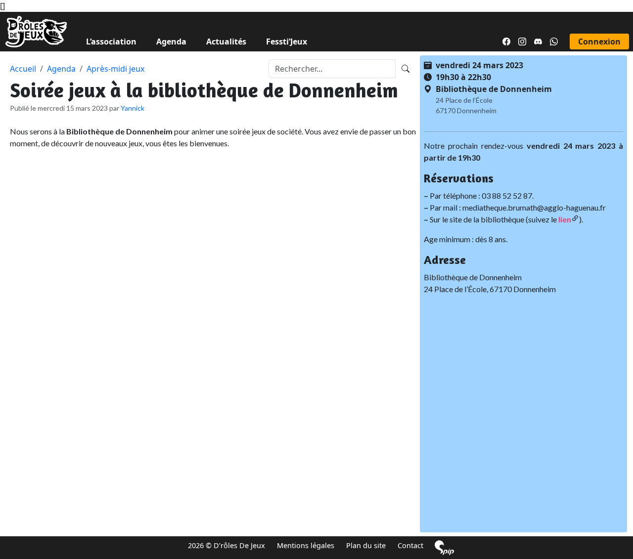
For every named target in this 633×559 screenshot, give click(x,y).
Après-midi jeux (115, 68)
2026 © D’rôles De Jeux (226, 545)
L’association (111, 41)
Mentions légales (305, 545)
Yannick (132, 108)
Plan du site (366, 545)
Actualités (226, 41)
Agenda (171, 41)
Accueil (23, 68)
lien (564, 219)
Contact (410, 545)
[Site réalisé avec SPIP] (444, 547)
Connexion (599, 41)
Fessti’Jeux (286, 41)
